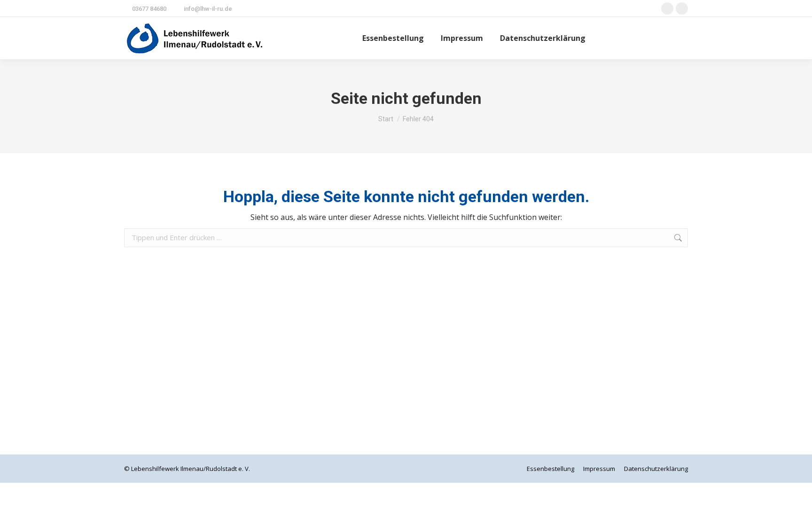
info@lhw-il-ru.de (208, 8)
